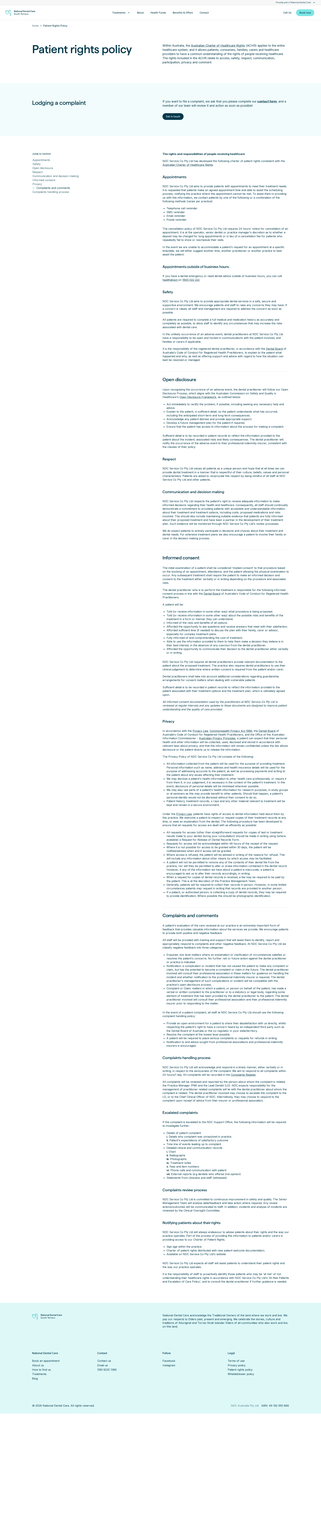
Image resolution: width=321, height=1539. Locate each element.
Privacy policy (237, 1365)
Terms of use (236, 1360)
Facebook (169, 1360)
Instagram (169, 1365)
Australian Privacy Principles (217, 738)
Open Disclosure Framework (198, 397)
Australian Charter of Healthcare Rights (218, 45)
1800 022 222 (190, 280)
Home (35, 25)
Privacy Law (200, 731)
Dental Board (274, 348)
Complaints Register (243, 1074)
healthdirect (170, 280)
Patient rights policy (240, 1369)
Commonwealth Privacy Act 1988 (231, 731)
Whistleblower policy (241, 1374)
